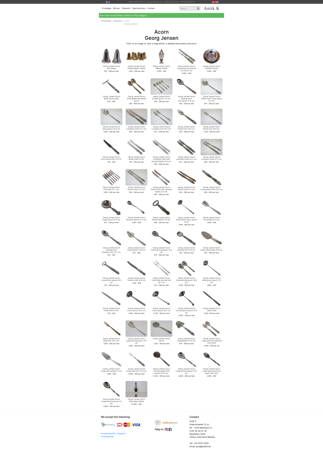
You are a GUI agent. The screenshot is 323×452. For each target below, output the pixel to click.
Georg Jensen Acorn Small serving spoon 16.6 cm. (186, 280)
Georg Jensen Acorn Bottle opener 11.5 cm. (161, 218)
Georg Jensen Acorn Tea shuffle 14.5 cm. (211, 218)
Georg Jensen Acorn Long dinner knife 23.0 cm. (211, 188)
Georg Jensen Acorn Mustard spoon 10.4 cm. (136, 218)
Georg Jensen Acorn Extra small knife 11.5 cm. (111, 158)
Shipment (126, 8)
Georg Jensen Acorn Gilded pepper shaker (136, 67)
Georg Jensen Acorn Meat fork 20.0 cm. (111, 339)
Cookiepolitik (107, 436)
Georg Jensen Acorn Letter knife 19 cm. (111, 309)
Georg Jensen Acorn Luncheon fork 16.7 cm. (161, 128)
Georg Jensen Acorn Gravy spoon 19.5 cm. (161, 309)
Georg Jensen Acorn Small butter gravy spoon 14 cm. (186, 219)
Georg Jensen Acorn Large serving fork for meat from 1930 (212, 371)
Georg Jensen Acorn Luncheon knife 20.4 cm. (211, 158)
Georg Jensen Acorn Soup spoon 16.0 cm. (111, 128)
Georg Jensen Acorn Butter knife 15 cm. (136, 158)
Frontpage (106, 8)
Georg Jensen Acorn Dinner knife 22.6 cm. (136, 188)
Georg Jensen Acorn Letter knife (211, 309)
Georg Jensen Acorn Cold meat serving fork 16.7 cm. (161, 280)
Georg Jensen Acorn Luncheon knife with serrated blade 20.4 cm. (161, 159)
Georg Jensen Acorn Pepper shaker (161, 67)
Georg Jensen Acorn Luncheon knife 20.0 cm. (186, 158)
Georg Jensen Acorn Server (161, 339)
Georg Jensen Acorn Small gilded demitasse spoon (136, 98)
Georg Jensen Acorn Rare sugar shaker (136, 400)
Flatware (117, 21)
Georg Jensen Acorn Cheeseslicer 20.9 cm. (186, 339)
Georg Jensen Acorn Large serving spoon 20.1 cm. (136, 340)
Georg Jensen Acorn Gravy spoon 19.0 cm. (136, 309)
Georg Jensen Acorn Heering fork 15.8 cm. (187, 249)
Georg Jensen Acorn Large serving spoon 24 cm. (111, 401)
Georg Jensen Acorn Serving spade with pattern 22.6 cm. (161, 371)
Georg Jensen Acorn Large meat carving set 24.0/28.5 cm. (186, 68)
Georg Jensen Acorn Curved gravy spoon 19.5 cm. (186, 310)
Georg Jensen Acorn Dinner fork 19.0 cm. (186, 128)
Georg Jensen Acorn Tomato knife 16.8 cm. (136, 279)
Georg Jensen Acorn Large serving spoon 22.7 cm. (186, 371)
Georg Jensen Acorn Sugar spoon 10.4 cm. (111, 218)
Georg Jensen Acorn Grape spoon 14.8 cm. (136, 249)
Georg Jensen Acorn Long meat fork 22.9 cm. (136, 370)
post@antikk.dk (203, 446)
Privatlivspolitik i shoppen (113, 433)
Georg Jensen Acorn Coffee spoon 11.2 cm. (161, 97)
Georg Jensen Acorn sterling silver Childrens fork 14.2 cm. (111, 250)
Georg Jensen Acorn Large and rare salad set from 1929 (211, 340)
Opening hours (139, 8)
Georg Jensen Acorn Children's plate (211, 67)
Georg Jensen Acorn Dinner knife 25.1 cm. (186, 188)
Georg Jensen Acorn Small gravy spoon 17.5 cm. (211, 280)
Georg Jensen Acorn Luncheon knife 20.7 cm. (136, 128)
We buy (116, 8)
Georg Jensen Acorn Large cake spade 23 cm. (111, 370)
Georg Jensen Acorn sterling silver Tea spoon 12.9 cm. (186, 98)
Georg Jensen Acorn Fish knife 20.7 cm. (111, 188)
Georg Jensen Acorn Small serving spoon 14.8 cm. (161, 250)
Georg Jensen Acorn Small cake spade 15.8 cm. (211, 249)
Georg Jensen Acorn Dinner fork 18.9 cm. (211, 128)
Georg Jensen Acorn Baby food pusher (111, 97)
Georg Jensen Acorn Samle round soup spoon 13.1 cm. (211, 98)
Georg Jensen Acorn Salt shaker (111, 67)
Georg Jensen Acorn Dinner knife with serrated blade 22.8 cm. (161, 189)
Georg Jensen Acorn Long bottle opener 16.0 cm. (111, 280)
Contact (151, 8)
